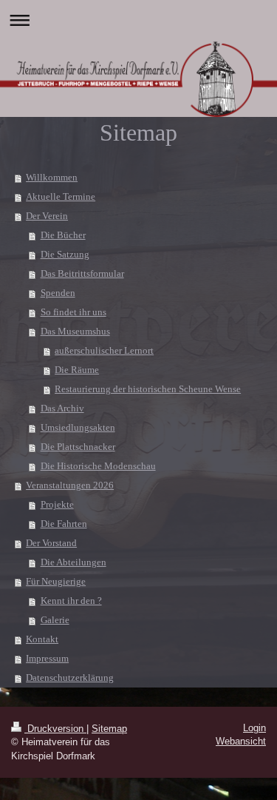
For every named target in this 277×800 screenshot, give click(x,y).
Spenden (58, 292)
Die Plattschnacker (78, 446)
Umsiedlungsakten (78, 427)
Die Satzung (65, 254)
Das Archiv (62, 408)
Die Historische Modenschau (98, 465)
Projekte (57, 504)
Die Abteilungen (73, 562)
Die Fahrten (64, 523)
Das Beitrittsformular (82, 273)
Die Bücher (63, 235)
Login (254, 727)
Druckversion (55, 728)
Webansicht (241, 741)
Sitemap (109, 728)
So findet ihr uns (73, 311)
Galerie (55, 619)
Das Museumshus (75, 331)
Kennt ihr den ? (71, 600)
